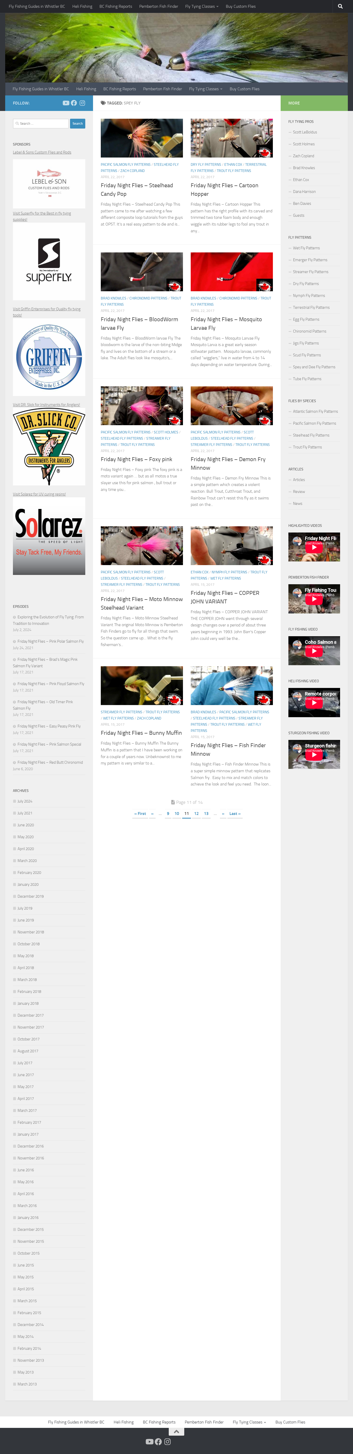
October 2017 (29, 1039)
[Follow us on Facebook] (74, 103)
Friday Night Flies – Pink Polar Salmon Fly (51, 641)
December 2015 (31, 1229)
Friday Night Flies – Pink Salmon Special (49, 744)
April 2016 (26, 1193)
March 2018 (27, 979)
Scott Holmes (166, 432)
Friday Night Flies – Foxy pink (136, 459)
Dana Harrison (304, 191)
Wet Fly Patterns (225, 578)
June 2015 (26, 1265)
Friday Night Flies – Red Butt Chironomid (50, 762)
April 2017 (26, 1098)
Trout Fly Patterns (234, 171)
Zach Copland (132, 171)
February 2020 (29, 872)
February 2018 (29, 991)
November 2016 (31, 1158)
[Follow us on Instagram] (82, 103)
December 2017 (31, 1015)
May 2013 (26, 1372)
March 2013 (27, 1384)
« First (140, 813)
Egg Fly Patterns (306, 319)
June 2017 (26, 1075)
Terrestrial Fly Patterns (311, 307)
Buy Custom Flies (241, 6)
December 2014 (31, 1324)
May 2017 (26, 1086)
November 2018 (31, 932)
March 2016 (27, 1205)
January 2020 (28, 884)
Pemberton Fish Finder (158, 6)
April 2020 (26, 848)
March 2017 (27, 1110)
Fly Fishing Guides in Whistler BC (37, 6)
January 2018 (28, 1003)
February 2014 (29, 1348)
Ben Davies (302, 203)
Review (299, 491)
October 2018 (29, 944)
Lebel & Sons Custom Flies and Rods (42, 152)
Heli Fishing (82, 6)
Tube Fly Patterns (307, 379)
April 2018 (26, 967)
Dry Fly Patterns (206, 164)
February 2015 (29, 1312)
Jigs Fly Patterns (306, 343)
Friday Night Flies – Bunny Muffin (141, 733)
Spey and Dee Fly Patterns (314, 367)
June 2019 (26, 920)
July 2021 (25, 813)
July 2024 (25, 801)
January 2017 (28, 1134)
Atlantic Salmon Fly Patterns (315, 411)
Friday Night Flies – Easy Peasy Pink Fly (49, 726)
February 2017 (29, 1122)
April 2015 (26, 1289)
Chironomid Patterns (148, 298)
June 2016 (26, 1170)
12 (196, 813)
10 (176, 813)
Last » (235, 813)
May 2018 (26, 956)
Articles (299, 479)
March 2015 (27, 1301)
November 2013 (31, 1360)
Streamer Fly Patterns (211, 445)
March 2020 (27, 860)
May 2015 (26, 1277)
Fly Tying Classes (200, 6)
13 (206, 813)
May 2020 (26, 837)
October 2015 (29, 1253)
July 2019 (25, 908)
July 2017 (25, 1063)
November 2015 (31, 1241)
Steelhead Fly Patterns (122, 438)
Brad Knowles (113, 298)
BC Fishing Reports (115, 6)
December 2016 (31, 1146)
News (297, 503)
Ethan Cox (233, 164)
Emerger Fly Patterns (310, 260)
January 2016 (28, 1217)
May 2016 (26, 1182)
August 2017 (28, 1051)
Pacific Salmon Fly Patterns (126, 164)
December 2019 (31, 896)
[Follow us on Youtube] (66, 103)
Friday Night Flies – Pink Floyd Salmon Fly (51, 683)
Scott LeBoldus (305, 132)
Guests (298, 215)
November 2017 (31, 1027)
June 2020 (26, 825)
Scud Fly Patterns (307, 355)
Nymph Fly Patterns (229, 572)
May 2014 (26, 1336)
